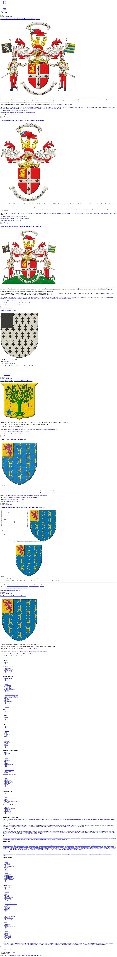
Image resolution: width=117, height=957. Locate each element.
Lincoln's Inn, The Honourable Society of (13, 439)
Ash (14, 825)
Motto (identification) (9, 866)
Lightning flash (38, 819)
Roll (38, 955)
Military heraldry (8, 670)
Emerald (22, 819)
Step (115, 848)
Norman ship (90, 847)
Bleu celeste (7, 742)
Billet (6, 797)
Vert (21, 297)
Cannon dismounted (93, 843)
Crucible (109, 845)
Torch (16, 849)
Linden (107, 825)
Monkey (58, 832)
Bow (68, 843)
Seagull (4, 833)
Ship (93, 848)
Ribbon (50, 848)
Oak (28, 826)
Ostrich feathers (8, 874)
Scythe (83, 848)
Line (25, 847)
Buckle (83, 843)
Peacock (78, 832)
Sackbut (72, 848)
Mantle (6, 873)
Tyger (29, 833)
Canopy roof (104, 843)
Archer (21, 843)
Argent (11, 107)
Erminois (7, 728)
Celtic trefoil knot (20, 845)
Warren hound (36, 833)
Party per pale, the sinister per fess (11, 695)
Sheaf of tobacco (88, 848)
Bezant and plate (8, 795)
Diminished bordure (9, 782)
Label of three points (9, 764)
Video (6, 929)
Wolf (42, 833)
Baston (6, 776)
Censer (26, 845)
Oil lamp (100, 847)
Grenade (92, 846)
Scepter (77, 848)
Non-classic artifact (84, 847)
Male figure (46, 832)
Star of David (111, 848)
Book (61, 843)
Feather (48, 838)
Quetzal (100, 832)
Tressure (7, 786)
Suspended (52, 108)
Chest (16, 838)
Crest (55, 107)
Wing (62, 839)
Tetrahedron (11, 849)
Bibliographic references (10, 916)
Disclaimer (19, 955)
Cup (115, 845)
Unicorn (104, 854)
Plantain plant (40, 826)
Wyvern (4, 855)
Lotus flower (111, 825)
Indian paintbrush (92, 825)
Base (6, 756)
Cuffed (112, 845)
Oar (97, 847)
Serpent (7, 833)
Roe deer (106, 832)
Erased (51, 107)
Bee (24, 831)
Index (35, 955)
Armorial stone (8, 937)
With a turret (80, 849)
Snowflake (88, 819)
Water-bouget (64, 849)
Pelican (81, 832)
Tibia (29, 839)
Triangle (7, 802)
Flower (73, 825)
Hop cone (87, 825)
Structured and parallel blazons (11, 904)
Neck (82, 838)
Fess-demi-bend (8, 809)
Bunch (21, 825)
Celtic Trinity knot (13, 845)
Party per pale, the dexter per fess (11, 697)
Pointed (20, 110)
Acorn (4, 825)
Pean (6, 732)
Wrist (66, 839)
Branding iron (72, 843)
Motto (4, 108)
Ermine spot (40, 838)
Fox (95, 831)
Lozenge (7, 800)
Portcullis (41, 848)
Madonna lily (5, 826)
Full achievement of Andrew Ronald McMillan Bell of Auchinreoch (21, 226)
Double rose (52, 825)
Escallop (44, 838)
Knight (21, 108)
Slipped (72, 298)
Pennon (23, 112)
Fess (6, 761)
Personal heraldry (8, 668)
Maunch (32, 847)
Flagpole (46, 846)
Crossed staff (101, 845)
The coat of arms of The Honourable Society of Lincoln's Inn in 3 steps (22, 507)
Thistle (71, 826)
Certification (7, 900)
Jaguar (13, 832)
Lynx (42, 832)
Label (6, 763)
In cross (37, 107)
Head (49, 107)
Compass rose (76, 845)
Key (6, 847)
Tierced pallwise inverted (10, 689)
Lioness (39, 832)
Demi (90, 107)
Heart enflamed (38, 854)
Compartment (63, 298)
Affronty (24, 108)
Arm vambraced (26, 843)
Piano (16, 848)
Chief (44, 107)
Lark (15, 832)
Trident (27, 849)
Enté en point (7, 706)
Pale (6, 766)
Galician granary (74, 846)
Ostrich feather (86, 838)
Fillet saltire (7, 783)
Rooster (110, 832)
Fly (93, 831)
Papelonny (7, 736)
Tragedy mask (23, 849)
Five (52, 429)
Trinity (98, 854)
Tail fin (23, 839)
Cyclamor (8, 846)
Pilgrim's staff (20, 848)
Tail (15, 839)
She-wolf (11, 833)
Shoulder (104, 838)
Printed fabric (8, 938)
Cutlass (4, 846)
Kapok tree (98, 825)
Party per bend (8, 681)
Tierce (6, 684)
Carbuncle (113, 843)
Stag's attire (111, 838)
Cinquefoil (36, 825)
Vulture (31, 833)
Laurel (102, 825)
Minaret (57, 847)
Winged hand (108, 854)
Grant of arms (8, 898)
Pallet (6, 789)
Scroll (81, 848)
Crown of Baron (71, 107)
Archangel (8, 854)
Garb (79, 846)
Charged (31, 107)
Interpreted (12, 112)
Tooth (32, 839)
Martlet (49, 832)
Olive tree (32, 826)
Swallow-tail (11, 839)
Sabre (69, 848)
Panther (33, 108)
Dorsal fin (25, 838)
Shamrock (63, 826)
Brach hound (52, 831)
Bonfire (58, 843)
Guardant (41, 108)
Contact (1, 955)
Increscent (33, 819)
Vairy (6, 735)
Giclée (6, 925)
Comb (65, 845)
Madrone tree (11, 826)
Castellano (7, 663)
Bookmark (65, 843)
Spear (30, 108)
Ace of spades (5, 843)
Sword (4, 849)
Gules (9, 107)
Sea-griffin (91, 854)
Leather (8, 431)
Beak (6, 838)
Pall (6, 767)
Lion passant (25, 832)
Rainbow (73, 819)
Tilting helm (7, 881)
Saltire (106, 107)
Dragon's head (20, 854)
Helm (63, 107)
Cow (60, 831)
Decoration (7, 864)
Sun (91, 819)
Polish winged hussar (33, 848)
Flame (91, 831)
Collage (6, 931)
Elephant (76, 831)
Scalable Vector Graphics (10, 926)
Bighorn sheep (31, 831)
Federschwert (41, 846)
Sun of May (101, 819)
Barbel (12, 831)
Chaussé (7, 699)
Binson (35, 831)
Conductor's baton (82, 845)
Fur (6, 726)
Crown (76, 107)
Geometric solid (87, 846)
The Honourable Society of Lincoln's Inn (13, 596)
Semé (68, 298)
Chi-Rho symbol (39, 845)
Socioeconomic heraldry (10, 672)
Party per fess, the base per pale (11, 696)
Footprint (58, 838)
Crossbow (96, 845)
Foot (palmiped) (53, 838)
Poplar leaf (51, 826)
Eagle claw (30, 838)
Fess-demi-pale (8, 810)
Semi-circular (9, 370)
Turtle (26, 833)
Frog (97, 831)
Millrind (14, 495)
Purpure (34, 495)
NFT (6, 927)
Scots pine (58, 826)
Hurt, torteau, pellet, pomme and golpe (12, 801)
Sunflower (67, 826)
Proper (27, 108)
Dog (64, 831)
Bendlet (6, 779)
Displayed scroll (17, 846)
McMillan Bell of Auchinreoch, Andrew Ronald (13, 114)
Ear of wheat (35, 838)
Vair (6, 733)
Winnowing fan (73, 849)
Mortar (65, 847)
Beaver (21, 831)
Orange (6, 745)
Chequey (7, 793)
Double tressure (8, 787)
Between (27, 429)
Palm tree (36, 826)
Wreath (6, 859)
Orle (6, 765)
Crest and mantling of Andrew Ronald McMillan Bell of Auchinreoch (22, 120)
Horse (4, 832)
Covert (21, 838)
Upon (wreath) (59, 107)
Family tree (7, 909)
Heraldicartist (4, 4)
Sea (84, 819)
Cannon (86, 843)
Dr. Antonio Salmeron (12, 955)
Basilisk (11, 854)
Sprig (107, 838)
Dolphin (67, 831)
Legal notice (24, 955)
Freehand (25, 110)
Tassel (6, 868)
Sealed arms (7, 901)
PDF (6, 928)
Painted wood (8, 935)
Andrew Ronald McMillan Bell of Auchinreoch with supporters (20, 19)
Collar (49, 108)
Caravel (109, 843)
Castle (4, 845)
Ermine (34, 107)
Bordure (7, 754)
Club (59, 845)
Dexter (41, 107)
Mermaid (46, 854)
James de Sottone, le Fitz (8, 310)
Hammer (99, 846)
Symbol (7, 849)
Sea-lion (94, 854)
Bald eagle (8, 831)
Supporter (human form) (10, 108)
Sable (15, 107)
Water (4, 820)
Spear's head (102, 848)
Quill (47, 848)
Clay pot (51, 845)
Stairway (106, 848)
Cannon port (99, 843)
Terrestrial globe (107, 819)
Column (62, 845)
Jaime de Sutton (7, 375)
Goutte (29, 819)
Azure (19, 107)
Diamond (19, 819)
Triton (101, 854)
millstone (35, 648)
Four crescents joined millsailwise (57, 846)
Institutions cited (8, 919)
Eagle (73, 831)
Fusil (6, 799)
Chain (29, 845)
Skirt (96, 848)
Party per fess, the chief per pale (11, 693)
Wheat (82, 826)
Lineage (12, 433)
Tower (18, 849)
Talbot (23, 833)
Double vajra (22, 846)
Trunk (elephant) (39, 839)
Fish (88, 831)
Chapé (6, 698)
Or (16, 107)
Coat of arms (19, 112)
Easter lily (57, 825)
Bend (6, 752)
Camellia (25, 825)
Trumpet (31, 849)
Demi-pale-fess (8, 814)
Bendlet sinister (8, 780)
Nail (79, 847)
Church (44, 845)
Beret (55, 843)
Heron (113, 831)
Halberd (96, 846)
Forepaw (66, 838)
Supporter (17, 108)
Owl (69, 832)
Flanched (7, 707)
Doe (62, 831)
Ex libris (7, 895)
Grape (79, 825)
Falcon (80, 831)
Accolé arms (7, 907)
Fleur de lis (69, 825)
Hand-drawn (7, 932)
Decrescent (14, 819)
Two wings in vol (54, 839)
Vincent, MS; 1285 (9, 365)
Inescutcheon (7, 760)
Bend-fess (7, 807)
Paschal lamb (64, 854)
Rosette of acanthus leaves (63, 848)
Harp (103, 846)
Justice (43, 854)
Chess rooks (32, 845)
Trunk (34, 839)
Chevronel (7, 785)
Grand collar (7, 863)
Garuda (24, 854)
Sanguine (7, 746)
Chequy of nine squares (9, 798)
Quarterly (7, 690)
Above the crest (113, 213)
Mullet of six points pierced (72, 847)
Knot (16, 847)
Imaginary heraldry (9, 673)
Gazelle (100, 831)
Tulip (76, 826)
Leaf (79, 838)
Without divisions (11, 368)
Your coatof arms (5, 6)
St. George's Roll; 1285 (28, 365)
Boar (48, 831)
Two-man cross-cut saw (48, 849)
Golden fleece (29, 854)
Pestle (13, 848)
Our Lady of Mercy (52, 854)
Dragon (15, 854)
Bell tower (52, 843)
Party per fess (8, 680)
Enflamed (45, 108)
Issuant (66, 107)
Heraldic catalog (8, 899)
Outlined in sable (10, 110)
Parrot (74, 832)
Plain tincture (31, 586)
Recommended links (9, 918)
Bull (56, 831)
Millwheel (53, 847)
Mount (46, 819)
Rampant (37, 108)
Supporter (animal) (9, 876)
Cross (28, 107)
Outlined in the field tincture (22, 497)
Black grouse (40, 831)
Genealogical (7, 908)
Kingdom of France (19, 433)
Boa (15, 112)
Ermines (7, 731)
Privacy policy (30, 955)
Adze (10, 843)
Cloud (7, 819)
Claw (19, 838)
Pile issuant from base (9, 770)
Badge (6, 888)
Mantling (7, 870)
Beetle (26, 831)
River (82, 819)
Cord (88, 845)
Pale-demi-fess (8, 811)
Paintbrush (112, 847)
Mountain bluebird (63, 832)
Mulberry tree (24, 826)
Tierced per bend (8, 688)
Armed (37, 495)
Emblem (7, 896)
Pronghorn (93, 832)
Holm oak (82, 825)
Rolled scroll (54, 848)
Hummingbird (8, 832)
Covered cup (91, 845)
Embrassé (7, 700)
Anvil (16, 843)
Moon (43, 819)
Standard (7, 892)
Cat (58, 831)
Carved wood (8, 936)
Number (95, 847)
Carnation (7, 741)
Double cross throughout (10, 808)
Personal (7, 112)
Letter (31, 429)
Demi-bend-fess (8, 812)
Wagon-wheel (56, 849)
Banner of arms (32, 112)
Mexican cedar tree (17, 826)
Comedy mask (70, 845)
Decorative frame (8, 903)
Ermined (7, 729)
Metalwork (7, 934)
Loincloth (28, 847)
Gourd (76, 825)
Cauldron (7, 845)
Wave (8, 820)
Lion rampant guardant (32, 832)
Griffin (33, 854)
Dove (70, 831)
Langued (41, 495)
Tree (19, 429)
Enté (6, 704)
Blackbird (45, 831)
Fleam (49, 846)
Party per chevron (8, 703)
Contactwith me (4, 9)
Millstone (49, 847)
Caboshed (13, 838)
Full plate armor (68, 846)
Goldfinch (106, 831)
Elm (65, 825)
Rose (55, 826)
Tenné (6, 743)
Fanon (37, 846)
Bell (56, 108)
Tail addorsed (19, 839)
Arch (18, 843)
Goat (103, 831)
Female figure (84, 831)
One (21, 107)
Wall (60, 849)
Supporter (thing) (8, 877)
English (6, 662)
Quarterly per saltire (9, 691)
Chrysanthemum (30, 825)
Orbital (60, 819)
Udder (59, 839)
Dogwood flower (46, 825)
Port (38, 848)
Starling (17, 833)
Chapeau (86, 107)
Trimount (112, 819)
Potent (44, 848)
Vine (78, 826)
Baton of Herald (44, 843)
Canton (103, 107)
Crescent (10, 819)
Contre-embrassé (8, 701)
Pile (6, 769)
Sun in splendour (95, 819)
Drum (27, 846)
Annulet (6, 794)
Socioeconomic (9, 499)
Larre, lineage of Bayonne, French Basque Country (16, 381)
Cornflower (40, 825)
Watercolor (37, 497)
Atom (4, 819)
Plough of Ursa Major (66, 819)
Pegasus (68, 854)
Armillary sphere (32, 843)
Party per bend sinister (9, 683)
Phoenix (72, 854)
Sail (75, 848)
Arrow (37, 843)
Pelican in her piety (87, 832)
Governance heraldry (9, 669)
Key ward (10, 847)
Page (109, 847)
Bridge (77, 843)
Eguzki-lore (62, 825)
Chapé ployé (7, 702)
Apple (7, 825)
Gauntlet (82, 846)
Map (6, 910)
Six (25, 107)
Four (23, 107)
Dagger (11, 846)
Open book (105, 847)
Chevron (7, 755)
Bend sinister (7, 753)
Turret (34, 849)
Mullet (49, 429)
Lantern (19, 847)
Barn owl (15, 831)
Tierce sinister (8, 685)
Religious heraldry (8, 671)
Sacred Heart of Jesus (78, 854)
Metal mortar (40, 847)
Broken (80, 843)
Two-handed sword (39, 849)
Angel (4, 854)
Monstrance (61, 847)
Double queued (94, 107)
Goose (110, 831)
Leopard (18, 832)
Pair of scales (9, 848)
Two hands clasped (46, 839)
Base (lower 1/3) (44, 429)
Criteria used (7, 917)
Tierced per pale (8, 686)
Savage (113, 832)
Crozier (105, 845)
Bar (6, 778)
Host (105, 846)
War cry (109, 107)
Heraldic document (9, 897)
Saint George (85, 854)
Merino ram (54, 832)
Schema (25, 588)
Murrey (6, 744)
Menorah (36, 847)
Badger (4, 831)
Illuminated (16, 110)
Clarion (47, 845)
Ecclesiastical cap (32, 846)
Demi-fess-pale (8, 813)
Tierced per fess (8, 687)
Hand (69, 838)
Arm (4, 838)
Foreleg (62, 838)
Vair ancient (7, 734)
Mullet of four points (55, 819)
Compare (7, 905)
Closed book (55, 845)
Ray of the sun (78, 819)
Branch (9, 838)
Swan (20, 833)
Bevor (6, 882)
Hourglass (108, 846)
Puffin (97, 832)
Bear (19, 831)
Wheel (68, 849)
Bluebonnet (17, 825)
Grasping (99, 107)
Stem (8, 839)
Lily (105, 825)
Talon (27, 839)
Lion (46, 107)
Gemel (6, 784)
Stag (14, 833)
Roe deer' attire (99, 838)
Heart (74, 838)
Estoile (26, 819)
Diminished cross (8, 781)
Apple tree (11, 825)
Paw (95, 838)
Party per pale (8, 679)
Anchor (12, 843)
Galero (6, 867)
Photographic (7, 924)
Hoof (77, 838)
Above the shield (81, 107)
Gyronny (7, 692)
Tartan (6, 911)
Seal (6, 894)
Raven (103, 832)
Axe (40, 843)
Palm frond (91, 838)
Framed (6, 933)
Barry (60, 108)
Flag (26, 112)
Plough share (25, 848)
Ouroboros (59, 854)
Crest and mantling (9, 879)
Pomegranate (46, 826)
